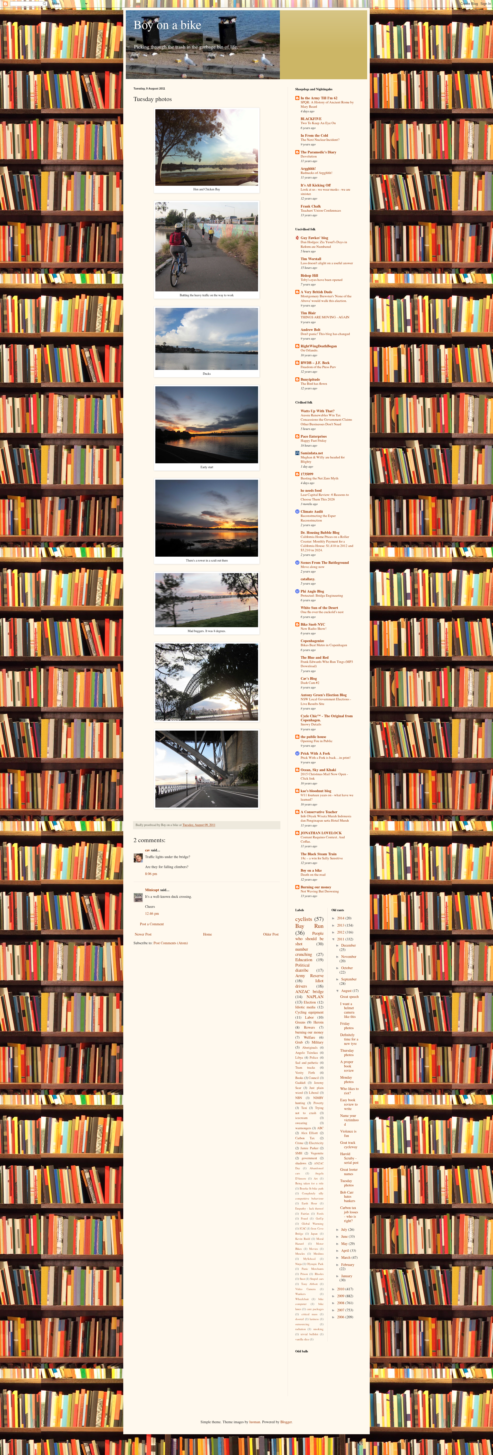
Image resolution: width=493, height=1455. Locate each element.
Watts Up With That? (318, 411)
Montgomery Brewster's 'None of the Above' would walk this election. (326, 298)
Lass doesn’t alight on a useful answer (327, 263)
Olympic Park (315, 1264)
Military (318, 1042)
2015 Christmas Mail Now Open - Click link (324, 776)
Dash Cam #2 (310, 682)
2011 (341, 939)
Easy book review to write (349, 1104)
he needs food (311, 490)
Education (303, 959)
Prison (304, 1274)
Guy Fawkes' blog (314, 237)
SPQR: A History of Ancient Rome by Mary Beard (327, 104)
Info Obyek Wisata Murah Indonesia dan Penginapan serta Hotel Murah (326, 818)
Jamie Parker (309, 1148)
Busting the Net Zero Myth (319, 478)
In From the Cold (314, 135)
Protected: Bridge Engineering (322, 595)
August (347, 990)
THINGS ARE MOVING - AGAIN (325, 317)
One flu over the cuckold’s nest (322, 611)
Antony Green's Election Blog (324, 694)
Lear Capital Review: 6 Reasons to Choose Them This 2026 (325, 496)
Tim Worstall (311, 258)
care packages (315, 1309)
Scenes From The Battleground (325, 562)
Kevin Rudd (302, 1239)
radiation (300, 1329)
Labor (309, 1017)
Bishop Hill (309, 275)
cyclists (303, 918)
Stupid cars (316, 1279)
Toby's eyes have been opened (322, 279)
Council (314, 1078)
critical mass (309, 1314)
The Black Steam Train (319, 854)
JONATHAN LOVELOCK (321, 832)
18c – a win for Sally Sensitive (322, 858)
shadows (300, 1163)
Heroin (319, 1022)
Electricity (316, 1143)
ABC (320, 1128)
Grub (299, 1042)
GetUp (320, 1218)
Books (299, 1078)
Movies (313, 1249)
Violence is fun (348, 1133)
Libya (299, 1057)
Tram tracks (305, 1067)
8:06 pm (151, 873)
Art (316, 1178)
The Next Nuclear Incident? (320, 139)
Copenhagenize (312, 640)
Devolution (309, 156)
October (347, 967)
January (346, 1275)
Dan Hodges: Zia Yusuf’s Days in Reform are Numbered (324, 244)
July (344, 1229)
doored (299, 1319)
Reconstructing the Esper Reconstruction (318, 517)
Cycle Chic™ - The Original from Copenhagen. (327, 718)
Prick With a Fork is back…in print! (325, 757)
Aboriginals (310, 1047)
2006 (341, 1316)
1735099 (307, 474)
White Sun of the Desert (319, 607)
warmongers (303, 1128)
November (348, 956)
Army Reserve (309, 975)
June (345, 1236)
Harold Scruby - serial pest (349, 1158)
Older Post (271, 934)
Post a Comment (152, 923)
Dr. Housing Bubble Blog (320, 532)
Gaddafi (300, 1082)
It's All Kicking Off (316, 185)
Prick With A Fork (315, 753)
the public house (313, 736)
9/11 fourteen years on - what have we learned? (327, 797)
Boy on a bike (167, 24)
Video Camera (305, 1289)
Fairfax (305, 1213)
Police (314, 1057)
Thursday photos (347, 1052)
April (345, 1250)
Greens (300, 1022)
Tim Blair (308, 313)
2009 (341, 1295)
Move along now (313, 566)
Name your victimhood (349, 1120)
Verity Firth (305, 1072)
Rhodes (319, 1274)
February (347, 1264)
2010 (341, 1288)
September (349, 979)
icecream (301, 1118)
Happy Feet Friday (314, 440)
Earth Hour (309, 1203)
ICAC (303, 1228)
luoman (254, 1421)
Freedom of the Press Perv (318, 367)
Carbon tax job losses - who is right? (349, 1214)
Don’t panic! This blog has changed (325, 333)
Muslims (319, 1253)
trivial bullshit (309, 1334)
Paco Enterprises (314, 436)
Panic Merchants (312, 1269)
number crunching (303, 951)
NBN (298, 1098)
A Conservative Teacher (319, 811)
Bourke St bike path (311, 1188)
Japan (314, 1233)
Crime (299, 1143)
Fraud (304, 1218)
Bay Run (309, 925)
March (346, 1257)
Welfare (309, 1037)
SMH (298, 1153)
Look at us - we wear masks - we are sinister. (325, 191)
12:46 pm (152, 913)
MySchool (309, 1259)
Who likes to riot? (349, 1090)
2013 (341, 925)
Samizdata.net (312, 453)
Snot (302, 1279)
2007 (341, 1309)
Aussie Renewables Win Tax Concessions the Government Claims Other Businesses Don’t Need (326, 419)
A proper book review (347, 1066)
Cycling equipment (309, 1012)
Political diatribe (302, 967)
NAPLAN (315, 996)
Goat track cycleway (348, 1144)
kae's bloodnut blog (316, 790)
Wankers (300, 1294)
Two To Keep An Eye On (318, 123)
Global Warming (313, 1223)
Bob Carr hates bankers (347, 1196)
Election (310, 1002)
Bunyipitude (310, 379)
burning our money (309, 1032)
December (348, 945)
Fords (320, 1213)
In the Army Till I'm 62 (319, 98)
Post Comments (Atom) (171, 942)
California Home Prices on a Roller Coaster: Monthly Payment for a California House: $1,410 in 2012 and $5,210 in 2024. (327, 543)
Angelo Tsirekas (306, 1052)
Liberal (314, 1092)
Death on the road (313, 874)
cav (147, 850)
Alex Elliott (309, 1133)
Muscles (300, 1253)
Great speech (349, 996)
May (345, 1243)
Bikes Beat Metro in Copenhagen (324, 645)
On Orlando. (309, 350)
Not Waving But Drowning (320, 891)
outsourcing (302, 1324)
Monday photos (347, 1079)
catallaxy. (308, 579)
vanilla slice (302, 1339)
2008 (341, 1302)
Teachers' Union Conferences (321, 210)
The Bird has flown (314, 383)
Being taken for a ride (309, 1183)
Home (207, 934)
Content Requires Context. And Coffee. (323, 839)
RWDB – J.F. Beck (315, 362)
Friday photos (347, 1025)
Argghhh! (308, 168)
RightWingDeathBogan (319, 346)
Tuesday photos (347, 1182)
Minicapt (152, 889)
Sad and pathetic (306, 1062)
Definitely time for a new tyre (349, 1039)
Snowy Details (311, 724)
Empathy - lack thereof (309, 1208)
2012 (341, 932)
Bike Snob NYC (313, 624)
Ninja (298, 1264)
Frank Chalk (311, 206)
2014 (341, 918)
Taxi (304, 1108)
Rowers (309, 1027)
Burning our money (316, 887)
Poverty (319, 1103)
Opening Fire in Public (317, 741)
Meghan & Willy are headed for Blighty (323, 459)
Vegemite (317, 1153)
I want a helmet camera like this (348, 1010)
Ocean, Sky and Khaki (318, 769)
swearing (301, 1123)
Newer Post (143, 934)
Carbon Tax (305, 1138)
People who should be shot (309, 938)
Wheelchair (302, 1299)
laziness (314, 1319)
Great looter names (349, 1171)
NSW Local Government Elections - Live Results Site (326, 701)
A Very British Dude (316, 291)
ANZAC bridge (309, 991)
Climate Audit (312, 511)
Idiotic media (305, 1007)
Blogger (286, 1421)
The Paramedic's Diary (318, 152)
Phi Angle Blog (312, 591)
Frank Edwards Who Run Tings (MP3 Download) (327, 663)
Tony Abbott (309, 1284)
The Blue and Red (315, 657)
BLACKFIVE (311, 118)
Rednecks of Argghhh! (316, 172)
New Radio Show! (313, 628)
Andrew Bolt (310, 329)
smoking (318, 1329)
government (309, 1158)
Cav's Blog (309, 678)
